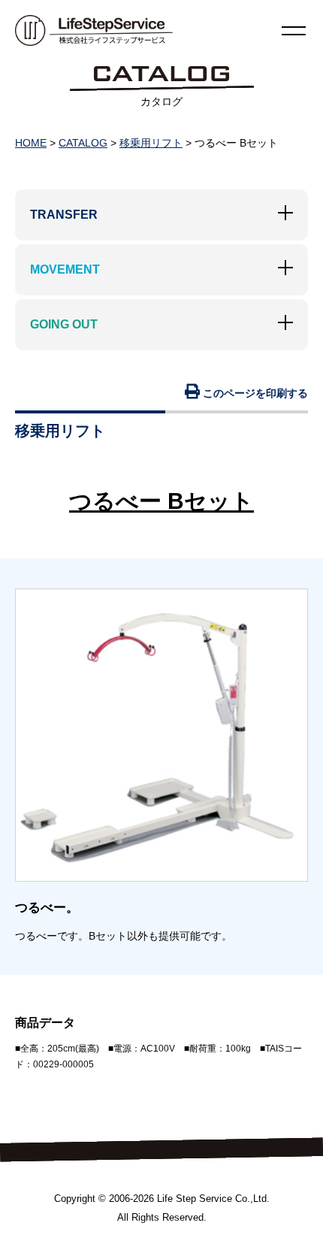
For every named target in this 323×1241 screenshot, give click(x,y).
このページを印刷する (254, 393)
